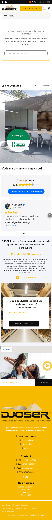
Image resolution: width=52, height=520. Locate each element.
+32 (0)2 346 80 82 (29, 460)
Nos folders (27, 444)
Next (45, 84)
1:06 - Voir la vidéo (28, 277)
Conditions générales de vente (15, 505)
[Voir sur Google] (7, 206)
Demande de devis (31, 8)
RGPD (34, 508)
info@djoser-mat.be (30, 468)
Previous (38, 84)
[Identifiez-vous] (44, 8)
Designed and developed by (28, 515)
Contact (27, 448)
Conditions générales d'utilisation (16, 508)
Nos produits (27, 440)
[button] (2, 215)
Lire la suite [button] (11, 225)
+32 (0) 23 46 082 (17, 312)
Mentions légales (9, 512)
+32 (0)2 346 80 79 (29, 464)
